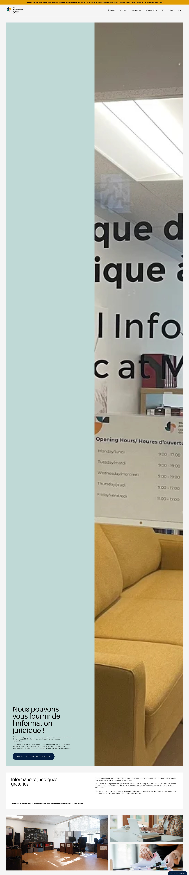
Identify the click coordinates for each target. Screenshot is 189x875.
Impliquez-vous (151, 10)
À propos (111, 10)
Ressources (136, 10)
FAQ (162, 10)
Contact (171, 10)
